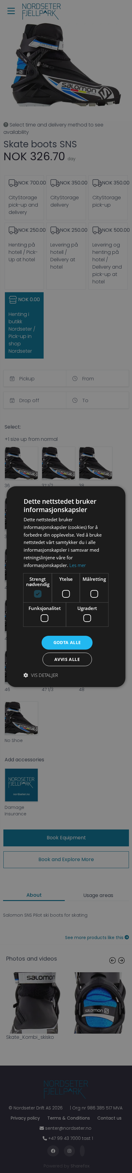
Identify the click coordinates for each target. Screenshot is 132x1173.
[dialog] (66, 586)
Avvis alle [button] (67, 659)
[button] (41, 675)
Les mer (77, 565)
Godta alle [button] (67, 642)
